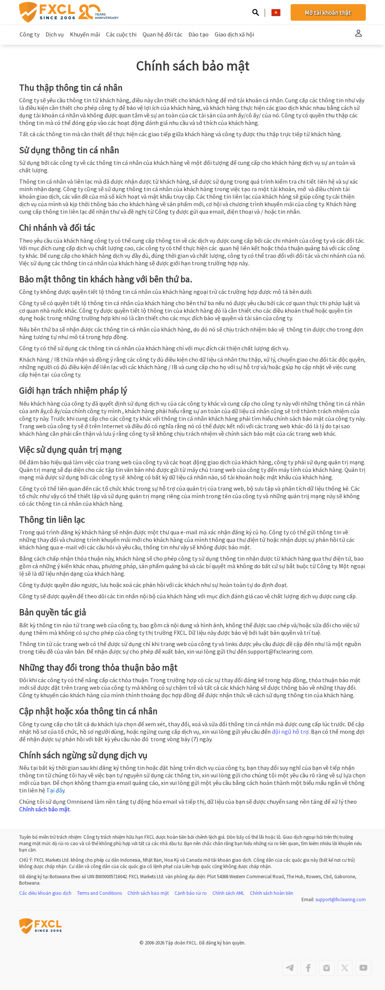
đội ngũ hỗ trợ (290, 731)
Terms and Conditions (99, 893)
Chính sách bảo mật (44, 809)
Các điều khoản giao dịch (45, 893)
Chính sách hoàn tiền (271, 893)
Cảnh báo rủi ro (190, 893)
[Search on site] (255, 13)
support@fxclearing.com (340, 899)
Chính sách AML (228, 893)
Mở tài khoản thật (328, 12)
